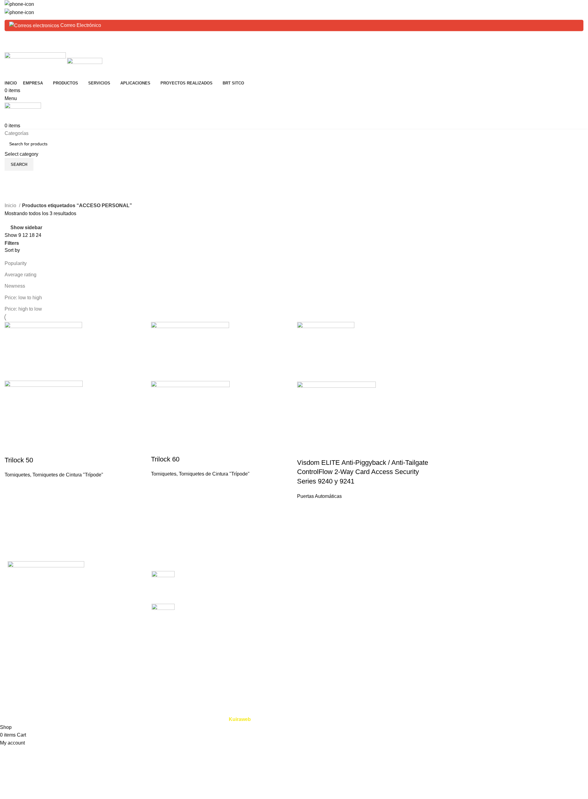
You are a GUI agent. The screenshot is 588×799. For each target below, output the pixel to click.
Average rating (20, 274)
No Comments (235, 590)
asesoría (406, 608)
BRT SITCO (312, 631)
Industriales (507, 585)
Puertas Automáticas (319, 496)
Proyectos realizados (321, 620)
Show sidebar (26, 227)
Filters (12, 243)
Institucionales (510, 631)
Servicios (309, 597)
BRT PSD (505, 597)
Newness (15, 286)
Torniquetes (17, 474)
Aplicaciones (313, 608)
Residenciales (510, 608)
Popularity (16, 263)
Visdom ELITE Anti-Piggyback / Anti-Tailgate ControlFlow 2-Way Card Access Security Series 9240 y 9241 (362, 472)
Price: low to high (23, 297)
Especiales (507, 620)
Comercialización (416, 574)
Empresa (308, 585)
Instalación (408, 585)
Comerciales (508, 574)
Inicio (11, 205)
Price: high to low (23, 309)
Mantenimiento (413, 597)
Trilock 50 (19, 460)
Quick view (12, 448)
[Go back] (12, 178)
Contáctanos (312, 643)
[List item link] (73, 636)
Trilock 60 (165, 459)
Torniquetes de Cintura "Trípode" (67, 474)
